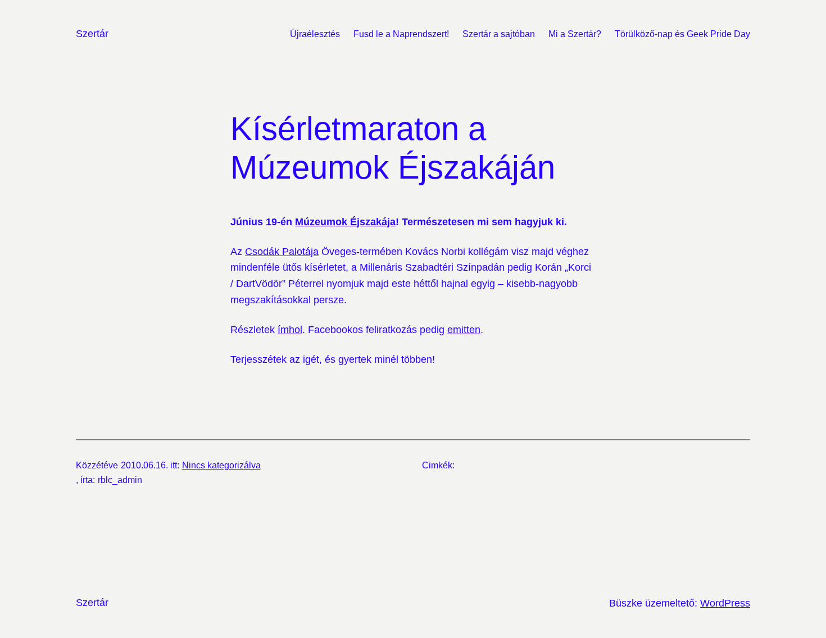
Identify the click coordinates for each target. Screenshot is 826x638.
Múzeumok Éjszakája (345, 221)
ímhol (290, 329)
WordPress (725, 603)
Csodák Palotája (282, 251)
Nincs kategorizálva (221, 465)
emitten (463, 329)
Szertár (92, 33)
